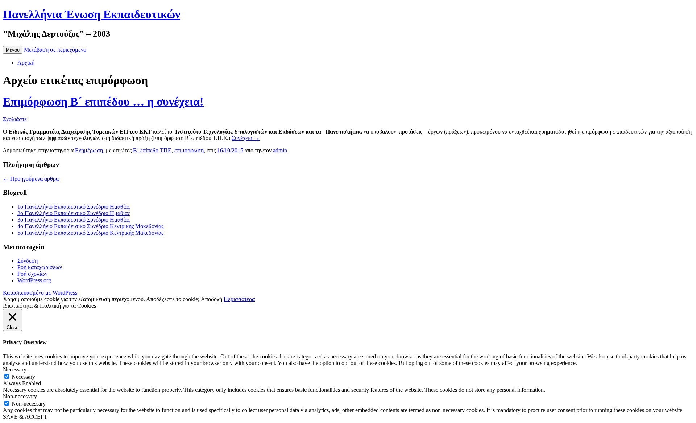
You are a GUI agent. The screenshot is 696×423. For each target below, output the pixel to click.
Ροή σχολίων (32, 274)
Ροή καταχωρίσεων (39, 267)
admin (280, 150)
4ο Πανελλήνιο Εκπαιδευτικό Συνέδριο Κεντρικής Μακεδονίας (90, 226)
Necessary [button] (14, 369)
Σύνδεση (27, 261)
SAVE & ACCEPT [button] (25, 417)
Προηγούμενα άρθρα (31, 179)
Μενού (13, 50)
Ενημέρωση (89, 150)
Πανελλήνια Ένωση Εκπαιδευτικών (91, 14)
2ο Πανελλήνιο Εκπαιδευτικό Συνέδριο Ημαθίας (73, 213)
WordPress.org (34, 280)
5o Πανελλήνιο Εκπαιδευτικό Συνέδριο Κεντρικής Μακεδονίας (90, 233)
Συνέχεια (246, 138)
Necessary (23, 377)
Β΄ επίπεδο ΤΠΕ (152, 150)
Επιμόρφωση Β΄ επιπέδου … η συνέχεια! (103, 101)
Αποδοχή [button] (211, 299)
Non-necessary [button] (20, 396)
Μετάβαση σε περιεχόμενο (55, 49)
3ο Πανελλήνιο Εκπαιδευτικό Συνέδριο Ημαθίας (73, 220)
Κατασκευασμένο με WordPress (40, 292)
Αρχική (25, 62)
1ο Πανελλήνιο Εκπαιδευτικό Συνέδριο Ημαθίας (73, 207)
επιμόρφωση (189, 150)
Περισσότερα (239, 299)
